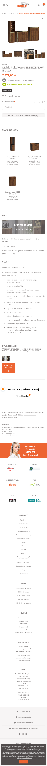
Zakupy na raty (23, 527)
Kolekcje (3, 13)
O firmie (23, 546)
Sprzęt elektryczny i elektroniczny (23, 558)
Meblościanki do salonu (9, 417)
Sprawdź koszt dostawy (23, 566)
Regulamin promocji (23, 562)
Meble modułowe (23, 618)
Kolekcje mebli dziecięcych (23, 622)
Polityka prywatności (23, 538)
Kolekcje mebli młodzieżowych (23, 628)
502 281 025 (30, 446)
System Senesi (12, 13)
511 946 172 (30, 449)
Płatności (23, 549)
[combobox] (23, 107)
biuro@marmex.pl (30, 455)
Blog (23, 570)
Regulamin (23, 520)
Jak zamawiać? (23, 524)
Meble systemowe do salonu (27, 415)
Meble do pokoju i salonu (15, 412)
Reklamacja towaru (23, 531)
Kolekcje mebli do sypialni (23, 632)
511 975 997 (30, 452)
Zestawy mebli (12, 415)
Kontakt (23, 542)
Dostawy (23, 553)
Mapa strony (23, 573)
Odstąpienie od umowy (23, 535)
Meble (4, 412)
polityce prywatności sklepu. (24, 758)
